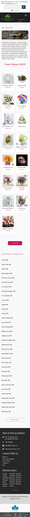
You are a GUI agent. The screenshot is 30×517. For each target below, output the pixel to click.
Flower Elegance (22, 106)
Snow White (8, 106)
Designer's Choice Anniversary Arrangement (8, 229)
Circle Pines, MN (7, 287)
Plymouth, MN (6, 367)
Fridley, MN (5, 313)
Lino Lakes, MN (6, 322)
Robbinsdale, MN (7, 376)
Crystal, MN (5, 300)
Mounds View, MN (7, 349)
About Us (5, 457)
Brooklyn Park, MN (7, 282)
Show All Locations (15, 419)
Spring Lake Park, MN (8, 398)
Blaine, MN (5, 269)
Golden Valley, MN (7, 318)
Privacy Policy (6, 461)
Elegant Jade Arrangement (22, 147)
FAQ (3, 465)
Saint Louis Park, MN (8, 385)
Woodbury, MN (6, 411)
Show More (15, 243)
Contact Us (5, 463)
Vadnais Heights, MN (8, 402)
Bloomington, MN (7, 273)
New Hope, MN (6, 358)
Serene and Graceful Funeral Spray (8, 208)
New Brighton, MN (7, 353)
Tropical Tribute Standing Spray (8, 147)
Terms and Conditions (8, 459)
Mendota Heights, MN (8, 340)
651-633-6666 (23, 1)
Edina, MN (5, 309)
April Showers (22, 208)
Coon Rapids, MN (7, 296)
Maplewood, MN (7, 336)
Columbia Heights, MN (8, 291)
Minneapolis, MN (7, 345)
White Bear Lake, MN (8, 407)
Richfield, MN (6, 371)
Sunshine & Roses (8, 167)
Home (3, 27)
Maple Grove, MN (7, 331)
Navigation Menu (21, 20)
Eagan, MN (5, 304)
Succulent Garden (21, 85)
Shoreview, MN (6, 394)
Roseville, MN (6, 380)
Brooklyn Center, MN (8, 278)
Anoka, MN (5, 260)
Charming (22, 188)
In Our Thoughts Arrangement (8, 126)
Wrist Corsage (22, 167)
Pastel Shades (8, 188)
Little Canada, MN (7, 327)
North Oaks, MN (6, 362)
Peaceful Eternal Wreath (8, 85)
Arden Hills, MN (6, 264)
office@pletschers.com (11, 3)
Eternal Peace (21, 126)
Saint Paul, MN (6, 389)
